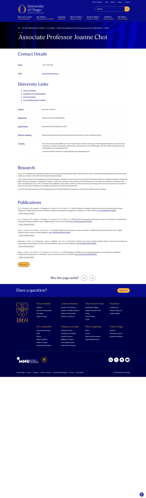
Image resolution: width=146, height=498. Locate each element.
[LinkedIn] (110, 359)
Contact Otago (116, 327)
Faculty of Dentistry (29, 90)
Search (29, 372)
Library (120, 2)
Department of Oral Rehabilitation (34, 94)
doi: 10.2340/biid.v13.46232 (107, 210)
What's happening (93, 327)
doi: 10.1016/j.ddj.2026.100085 (59, 232)
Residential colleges (91, 307)
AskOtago (122, 290)
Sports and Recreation (93, 336)
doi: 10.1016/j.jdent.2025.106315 (86, 254)
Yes (84, 278)
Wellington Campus (67, 339)
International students (44, 345)
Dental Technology (29, 97)
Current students (97, 2)
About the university (94, 304)
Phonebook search (116, 333)
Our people (50, 28)
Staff (106, 2)
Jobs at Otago (90, 316)
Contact (127, 2)
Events (87, 333)
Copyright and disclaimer (60, 372)
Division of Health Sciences (70, 310)
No (93, 278)
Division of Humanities (68, 313)
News (87, 330)
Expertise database (116, 336)
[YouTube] (127, 359)
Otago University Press (93, 310)
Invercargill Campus (67, 342)
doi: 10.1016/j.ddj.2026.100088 (81, 221)
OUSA (87, 319)
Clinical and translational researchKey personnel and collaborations (79, 28)
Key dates (40, 313)
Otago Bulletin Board (92, 339)
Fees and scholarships (44, 310)
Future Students (44, 304)
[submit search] (127, 8)
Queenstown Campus (68, 345)
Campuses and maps (70, 327)
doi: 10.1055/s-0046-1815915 (86, 243)
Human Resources (116, 310)
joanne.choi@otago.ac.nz (50, 73)
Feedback (36, 372)
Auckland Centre (66, 330)
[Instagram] (122, 359)
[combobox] (110, 8)
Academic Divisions (69, 304)
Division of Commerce (68, 307)
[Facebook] (116, 359)
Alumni (113, 2)
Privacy (72, 372)
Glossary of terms (46, 372)
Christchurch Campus (68, 333)
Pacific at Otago (42, 342)
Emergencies (114, 307)
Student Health (115, 313)
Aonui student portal (43, 330)
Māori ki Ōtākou (42, 339)
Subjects (39, 307)
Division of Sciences (67, 316)
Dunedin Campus (67, 336)
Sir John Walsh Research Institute (33, 28)
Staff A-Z (113, 330)
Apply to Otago (42, 316)
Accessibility (79, 372)
